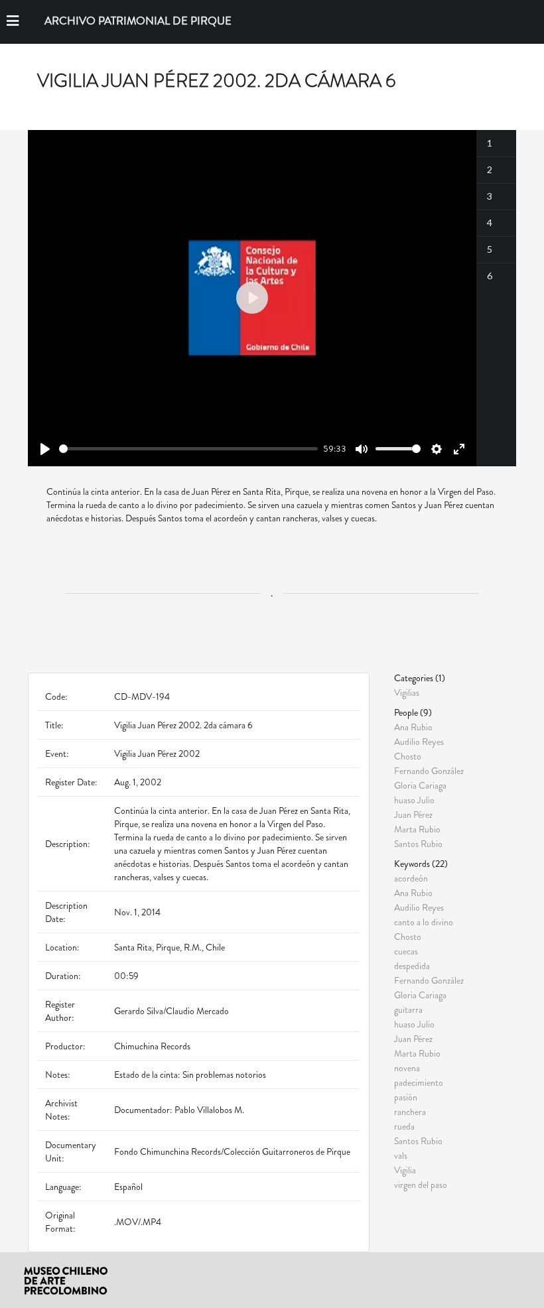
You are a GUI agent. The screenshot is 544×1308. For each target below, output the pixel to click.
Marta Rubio (417, 829)
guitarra (408, 1009)
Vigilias (406, 692)
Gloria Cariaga (420, 785)
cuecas (406, 951)
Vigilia (405, 1170)
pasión (405, 1097)
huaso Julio (414, 800)
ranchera (410, 1111)
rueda (404, 1126)
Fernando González (429, 770)
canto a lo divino (423, 922)
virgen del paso (420, 1184)
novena (407, 1068)
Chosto (407, 756)
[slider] (188, 448)
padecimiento (418, 1082)
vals (400, 1155)
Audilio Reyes (419, 741)
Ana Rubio (413, 727)
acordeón (411, 878)
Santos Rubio (418, 843)
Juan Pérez (413, 814)
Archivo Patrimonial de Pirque (138, 21)
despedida (412, 965)
